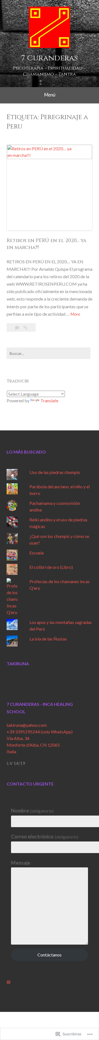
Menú (49, 95)
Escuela (36, 552)
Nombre (32, 811)
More (75, 314)
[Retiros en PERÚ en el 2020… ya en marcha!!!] (25, 327)
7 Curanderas (49, 58)
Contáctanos (49, 954)
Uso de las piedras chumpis (54, 472)
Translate (49, 400)
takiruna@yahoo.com (27, 725)
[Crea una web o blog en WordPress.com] (8, 982)
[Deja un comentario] (17, 327)
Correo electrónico (44, 836)
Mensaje (20, 863)
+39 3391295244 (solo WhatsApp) (40, 731)
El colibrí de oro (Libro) (51, 567)
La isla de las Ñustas (48, 638)
